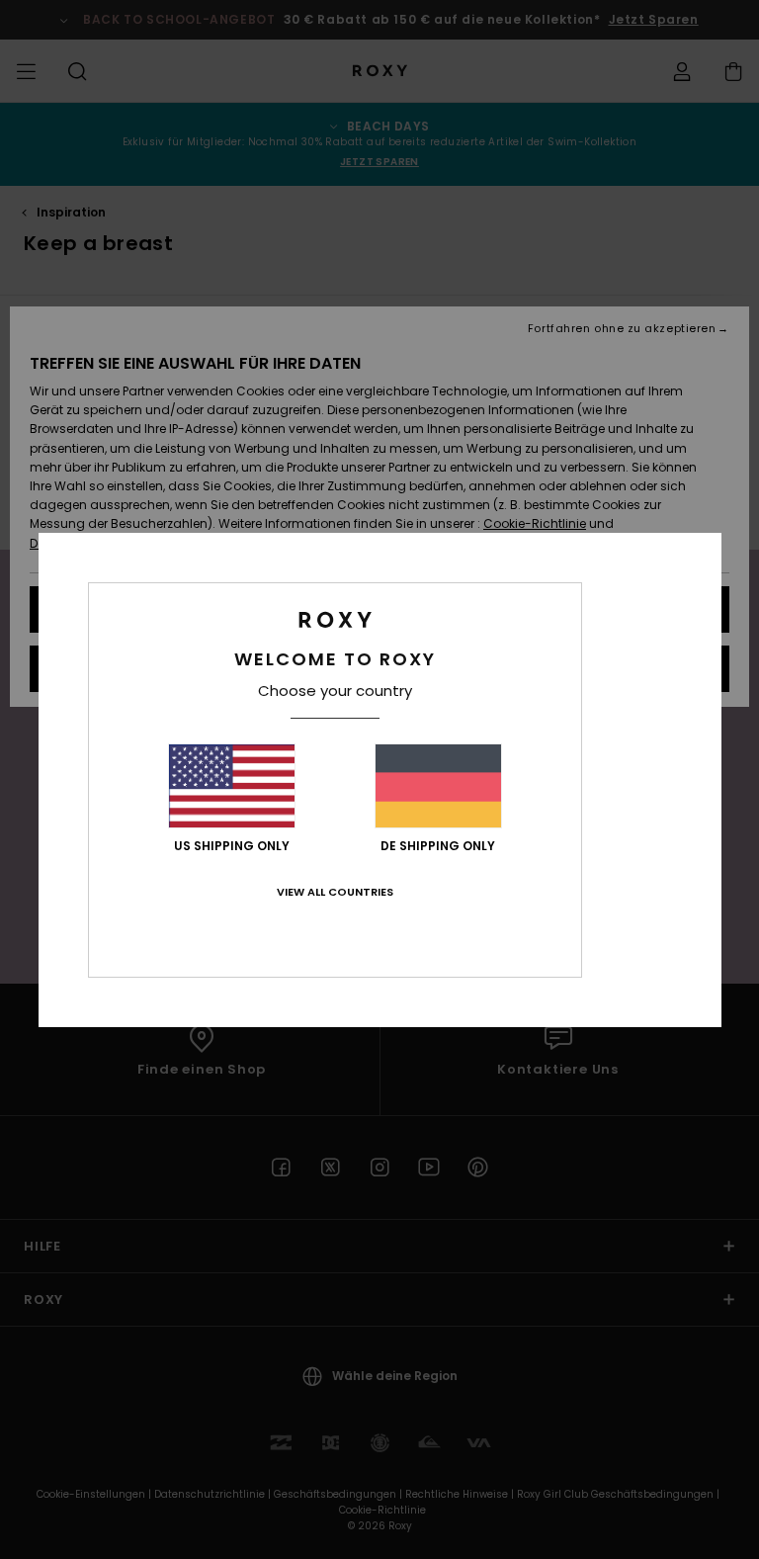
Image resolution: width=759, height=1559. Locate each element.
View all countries (335, 892)
